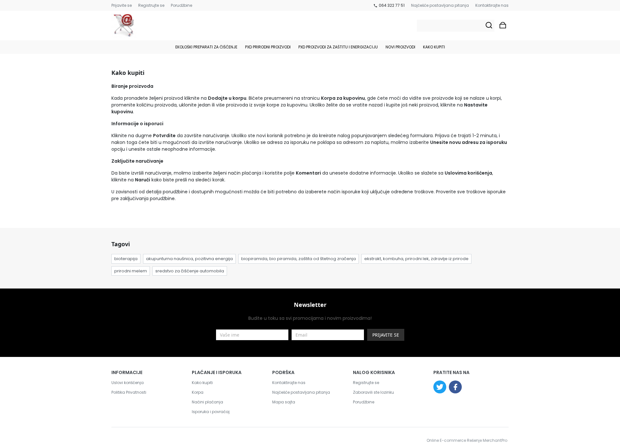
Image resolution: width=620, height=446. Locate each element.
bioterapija (126, 259)
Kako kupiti (434, 47)
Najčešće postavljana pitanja (440, 5)
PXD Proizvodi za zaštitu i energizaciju (338, 47)
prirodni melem (130, 271)
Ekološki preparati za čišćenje (206, 47)
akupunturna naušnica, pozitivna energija (189, 259)
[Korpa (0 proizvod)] (503, 25)
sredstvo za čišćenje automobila (189, 271)
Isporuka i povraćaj (211, 411)
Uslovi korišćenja (127, 382)
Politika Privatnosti (128, 392)
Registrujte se (151, 5)
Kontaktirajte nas (492, 5)
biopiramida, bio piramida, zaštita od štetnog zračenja (298, 259)
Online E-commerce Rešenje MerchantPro (467, 440)
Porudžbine (181, 5)
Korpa (197, 392)
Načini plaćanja (207, 402)
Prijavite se (121, 5)
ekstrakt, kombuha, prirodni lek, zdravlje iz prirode (416, 259)
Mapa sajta (283, 402)
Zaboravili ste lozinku (373, 392)
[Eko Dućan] (124, 26)
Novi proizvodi (400, 47)
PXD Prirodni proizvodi (268, 47)
